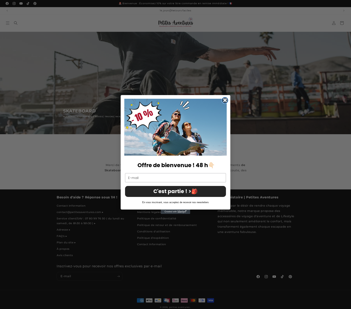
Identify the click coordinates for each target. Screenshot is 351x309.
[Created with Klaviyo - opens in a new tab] (175, 212)
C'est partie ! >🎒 (175, 191)
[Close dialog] (225, 100)
